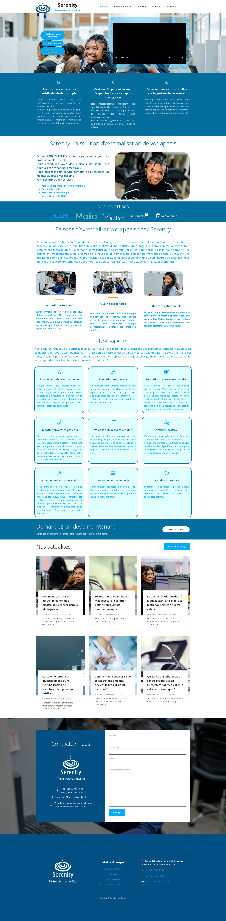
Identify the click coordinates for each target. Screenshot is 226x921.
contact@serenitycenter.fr (157, 881)
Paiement (171, 6)
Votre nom (113, 735)
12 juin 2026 (57, 698)
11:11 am (172, 694)
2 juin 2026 (161, 694)
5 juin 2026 (109, 694)
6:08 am (121, 614)
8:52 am (68, 698)
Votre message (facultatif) (120, 770)
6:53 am (173, 614)
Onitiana (46, 614)
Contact (156, 6)
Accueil (103, 6)
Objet (111, 758)
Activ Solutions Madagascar (113, 884)
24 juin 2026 (110, 614)
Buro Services (113, 879)
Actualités (142, 6)
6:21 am (68, 614)
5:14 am (119, 694)
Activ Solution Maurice (113, 869)
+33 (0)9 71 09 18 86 (154, 875)
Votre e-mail (114, 747)
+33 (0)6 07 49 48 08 (154, 870)
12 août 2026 (57, 614)
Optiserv (113, 874)
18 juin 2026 (162, 614)
